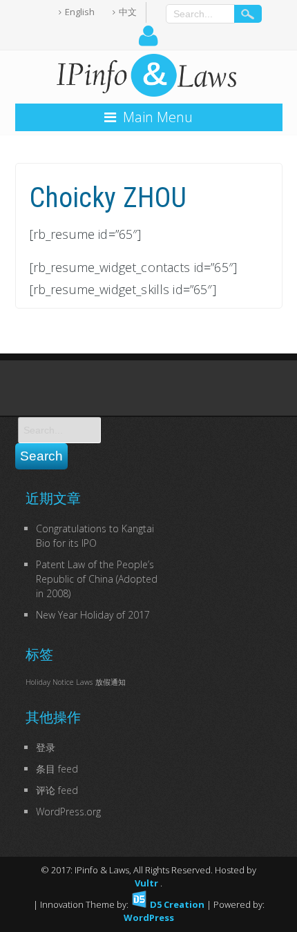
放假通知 (110, 682)
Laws (84, 682)
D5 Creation (176, 904)
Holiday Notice (49, 682)
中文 (128, 12)
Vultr (147, 883)
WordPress (149, 917)
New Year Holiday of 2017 (93, 614)
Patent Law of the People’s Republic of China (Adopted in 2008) (96, 579)
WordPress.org (68, 811)
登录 (45, 747)
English (80, 12)
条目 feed (57, 768)
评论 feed (57, 790)
